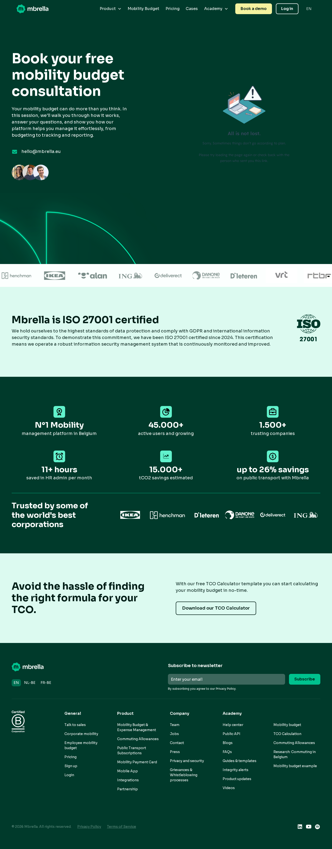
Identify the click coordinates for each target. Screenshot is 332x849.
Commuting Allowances (138, 739)
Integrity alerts (235, 770)
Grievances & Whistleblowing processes (183, 775)
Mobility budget (287, 725)
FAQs (227, 752)
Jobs (174, 734)
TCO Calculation (287, 734)
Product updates (237, 779)
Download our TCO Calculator (216, 608)
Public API (231, 734)
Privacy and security (187, 761)
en (16, 682)
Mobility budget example (295, 766)
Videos (229, 788)
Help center (233, 725)
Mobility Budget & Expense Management (136, 727)
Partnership (127, 789)
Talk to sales (75, 725)
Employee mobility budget (80, 745)
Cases (192, 8)
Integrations (128, 780)
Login (69, 775)
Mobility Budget (143, 8)
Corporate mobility (81, 734)
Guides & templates (239, 761)
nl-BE (29, 682)
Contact (177, 743)
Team (174, 725)
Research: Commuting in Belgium (294, 754)
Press (175, 752)
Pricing (173, 8)
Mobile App (127, 771)
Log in (287, 8)
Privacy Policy (89, 826)
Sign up (70, 766)
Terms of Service (121, 826)
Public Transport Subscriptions (131, 750)
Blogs (228, 743)
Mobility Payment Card (137, 762)
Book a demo (254, 8)
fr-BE (46, 682)
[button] (110, 9)
